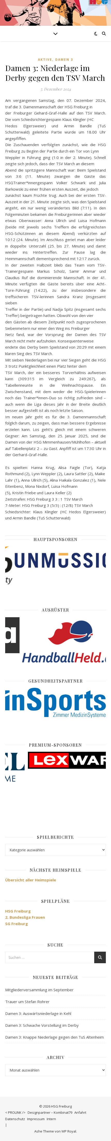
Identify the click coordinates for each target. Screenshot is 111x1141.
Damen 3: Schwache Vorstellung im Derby (42, 1025)
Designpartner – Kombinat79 (50, 1112)
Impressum (36, 1119)
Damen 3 (64, 59)
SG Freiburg (16, 923)
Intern (51, 1119)
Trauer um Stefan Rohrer (27, 1001)
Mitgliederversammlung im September (39, 989)
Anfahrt (80, 1112)
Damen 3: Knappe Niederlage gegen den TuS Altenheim (54, 1037)
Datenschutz (15, 1119)
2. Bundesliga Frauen (25, 917)
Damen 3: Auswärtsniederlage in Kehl (38, 1013)
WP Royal (68, 1131)
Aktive (45, 59)
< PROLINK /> (15, 1112)
